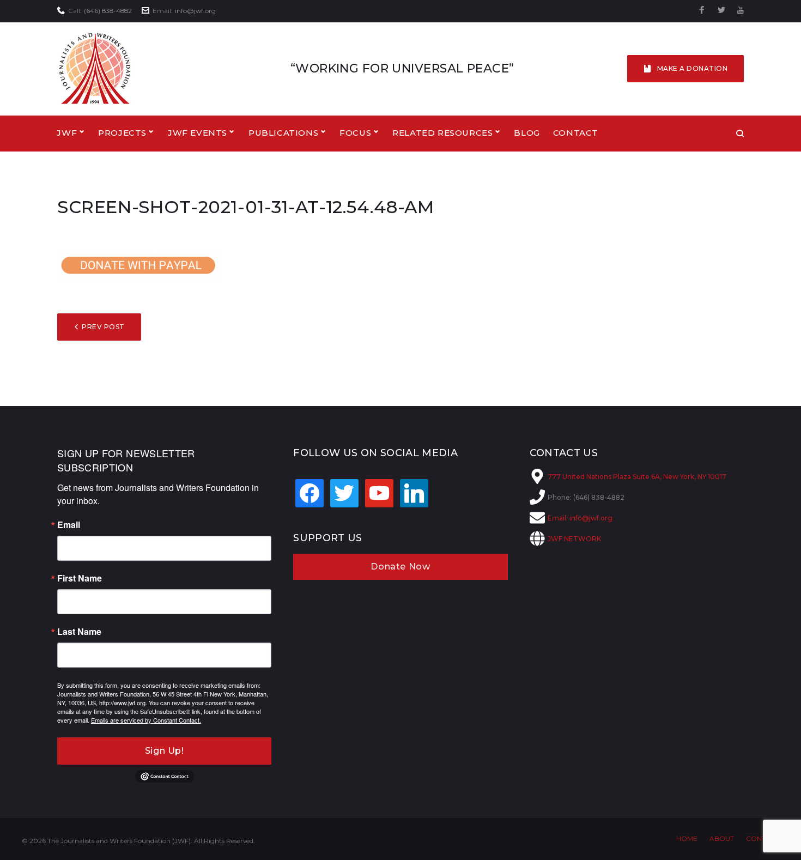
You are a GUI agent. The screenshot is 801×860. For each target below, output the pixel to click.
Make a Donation (692, 68)
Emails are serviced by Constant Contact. (146, 720)
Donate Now (400, 566)
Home (686, 838)
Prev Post (103, 327)
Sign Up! (164, 751)
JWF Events (197, 133)
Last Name (79, 631)
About (721, 838)
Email (68, 524)
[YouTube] (740, 10)
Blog (526, 133)
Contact (575, 133)
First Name (79, 578)
